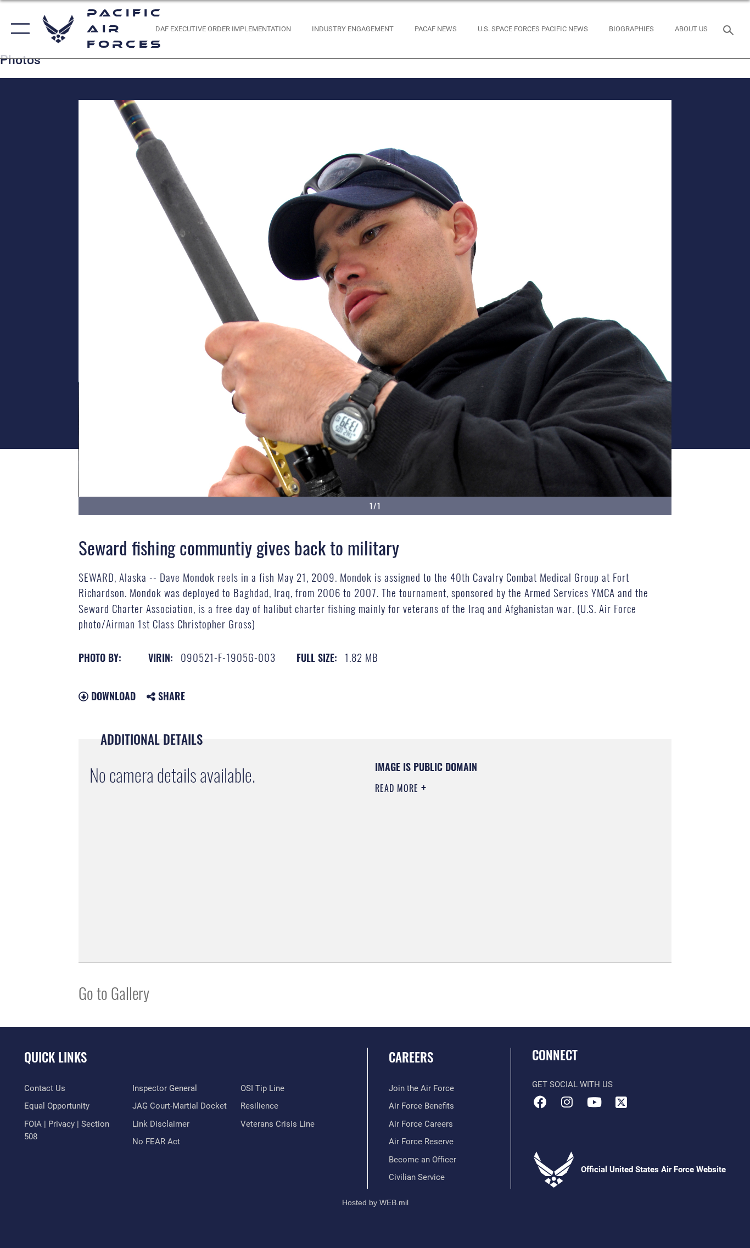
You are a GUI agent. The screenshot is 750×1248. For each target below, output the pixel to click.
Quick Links (55, 1057)
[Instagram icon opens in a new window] (567, 1102)
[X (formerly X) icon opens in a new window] (621, 1102)
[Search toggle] (730, 29)
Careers (411, 1057)
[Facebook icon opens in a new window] (540, 1102)
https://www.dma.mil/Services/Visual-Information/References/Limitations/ (504, 873)
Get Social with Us (572, 1084)
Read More (398, 788)
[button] (18, 29)
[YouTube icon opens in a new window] (594, 1102)
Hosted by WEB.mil (375, 1202)
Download (112, 696)
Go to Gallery (114, 992)
